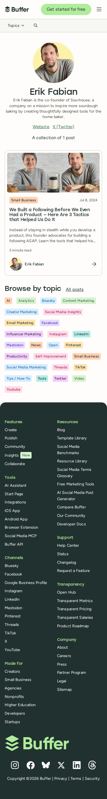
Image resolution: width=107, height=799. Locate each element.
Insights (17, 455)
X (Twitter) (63, 126)
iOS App (12, 510)
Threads (12, 624)
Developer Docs (71, 524)
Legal (61, 680)
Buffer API (14, 544)
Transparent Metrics (75, 600)
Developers (15, 713)
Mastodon (13, 607)
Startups (12, 721)
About (62, 647)
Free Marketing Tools (75, 484)
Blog (61, 429)
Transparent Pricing (74, 608)
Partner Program (71, 672)
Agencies (13, 688)
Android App (16, 519)
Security (92, 778)
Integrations (15, 502)
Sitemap (64, 689)
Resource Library (72, 461)
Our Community (71, 515)
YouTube (12, 649)
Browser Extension (21, 527)
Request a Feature (73, 570)
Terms (76, 778)
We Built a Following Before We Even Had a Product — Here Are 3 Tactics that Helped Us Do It (49, 215)
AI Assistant (15, 485)
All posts (75, 289)
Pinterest (13, 616)
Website (41, 126)
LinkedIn (12, 599)
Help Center (68, 545)
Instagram (13, 590)
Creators (12, 671)
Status (63, 553)
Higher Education (20, 704)
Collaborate (15, 463)
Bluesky (12, 565)
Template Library (72, 438)
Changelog (66, 562)
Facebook (13, 574)
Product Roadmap (73, 625)
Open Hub (66, 592)
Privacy (60, 778)
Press (62, 664)
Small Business (18, 679)
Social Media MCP (20, 535)
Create (11, 429)
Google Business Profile (26, 582)
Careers (64, 655)
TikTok (10, 633)
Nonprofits (14, 696)
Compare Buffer (71, 507)
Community (15, 446)
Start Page (14, 493)
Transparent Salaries (75, 617)
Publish (11, 438)
